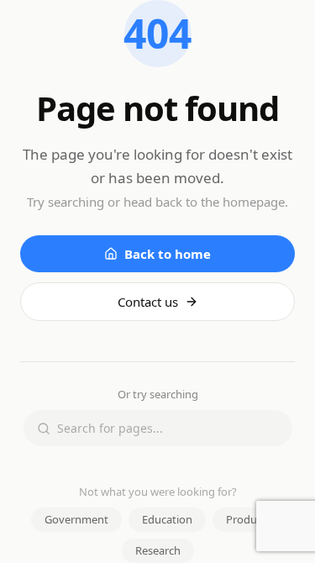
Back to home (167, 253)
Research (158, 550)
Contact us (148, 301)
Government (76, 519)
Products (248, 519)
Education (167, 519)
